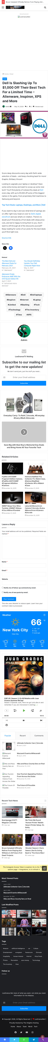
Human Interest (18, 956)
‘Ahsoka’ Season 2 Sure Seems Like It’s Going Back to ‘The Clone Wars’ (35, 850)
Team (25, 1026)
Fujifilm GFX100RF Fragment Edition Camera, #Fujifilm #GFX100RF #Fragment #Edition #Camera (12, 481)
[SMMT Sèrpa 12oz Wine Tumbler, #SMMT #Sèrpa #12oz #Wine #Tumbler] (12, 498)
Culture (35, 948)
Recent (23, 736)
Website (5, 579)
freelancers (29, 952)
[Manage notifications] (42, 1037)
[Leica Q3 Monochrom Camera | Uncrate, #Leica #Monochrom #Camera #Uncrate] (35, 498)
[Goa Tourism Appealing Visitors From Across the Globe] (8, 778)
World (30, 1026)
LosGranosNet (40, 1019)
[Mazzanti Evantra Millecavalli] (8, 756)
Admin (7, 106)
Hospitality (6, 956)
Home (6, 74)
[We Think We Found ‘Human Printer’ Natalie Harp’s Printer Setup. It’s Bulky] (35, 812)
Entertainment (7, 952)
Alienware (11, 295)
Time (19, 315)
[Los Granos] (15, 7)
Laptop (37, 300)
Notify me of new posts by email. (16, 592)
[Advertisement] (24, 45)
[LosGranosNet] (24, 17)
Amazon (5, 948)
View (17, 964)
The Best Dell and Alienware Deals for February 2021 (9, 263)
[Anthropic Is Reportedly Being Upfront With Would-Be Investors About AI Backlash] (9, 914)
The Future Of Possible (26, 785)
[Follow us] (44, 868)
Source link (6, 238)
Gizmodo (39, 952)
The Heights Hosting (31, 1023)
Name (4, 562)
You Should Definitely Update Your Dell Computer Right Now (32, 263)
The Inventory (32, 310)
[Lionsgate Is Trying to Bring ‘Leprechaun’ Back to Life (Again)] (24, 932)
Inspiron (11, 300)
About (19, 1026)
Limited (12, 305)
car (29, 948)
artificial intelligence (18, 948)
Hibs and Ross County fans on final (31, 764)
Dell (41, 190)
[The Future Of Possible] (8, 788)
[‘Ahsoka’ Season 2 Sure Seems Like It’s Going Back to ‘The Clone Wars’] (35, 840)
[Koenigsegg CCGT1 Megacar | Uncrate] (12, 812)
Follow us (6, 971)
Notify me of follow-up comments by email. (20, 588)
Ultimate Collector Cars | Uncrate (30, 743)
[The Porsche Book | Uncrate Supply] (9, 932)
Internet (25, 300)
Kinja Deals (38, 956)
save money (25, 960)
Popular (8, 736)
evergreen (18, 952)
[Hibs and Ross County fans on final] (8, 767)
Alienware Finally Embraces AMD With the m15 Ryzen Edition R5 (11, 276)
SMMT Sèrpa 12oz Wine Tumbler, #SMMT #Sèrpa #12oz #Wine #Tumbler (11, 508)
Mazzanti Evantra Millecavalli (28, 753)
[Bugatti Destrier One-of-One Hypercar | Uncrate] (39, 932)
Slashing (25, 305)
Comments (38, 736)
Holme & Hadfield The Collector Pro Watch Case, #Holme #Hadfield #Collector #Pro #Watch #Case (35, 481)
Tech (37, 305)
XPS (29, 315)
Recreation (14, 960)
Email (4, 570)
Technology (15, 310)
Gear (11, 74)
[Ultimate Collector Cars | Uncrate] (8, 746)
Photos (5, 960)
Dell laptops (36, 295)
